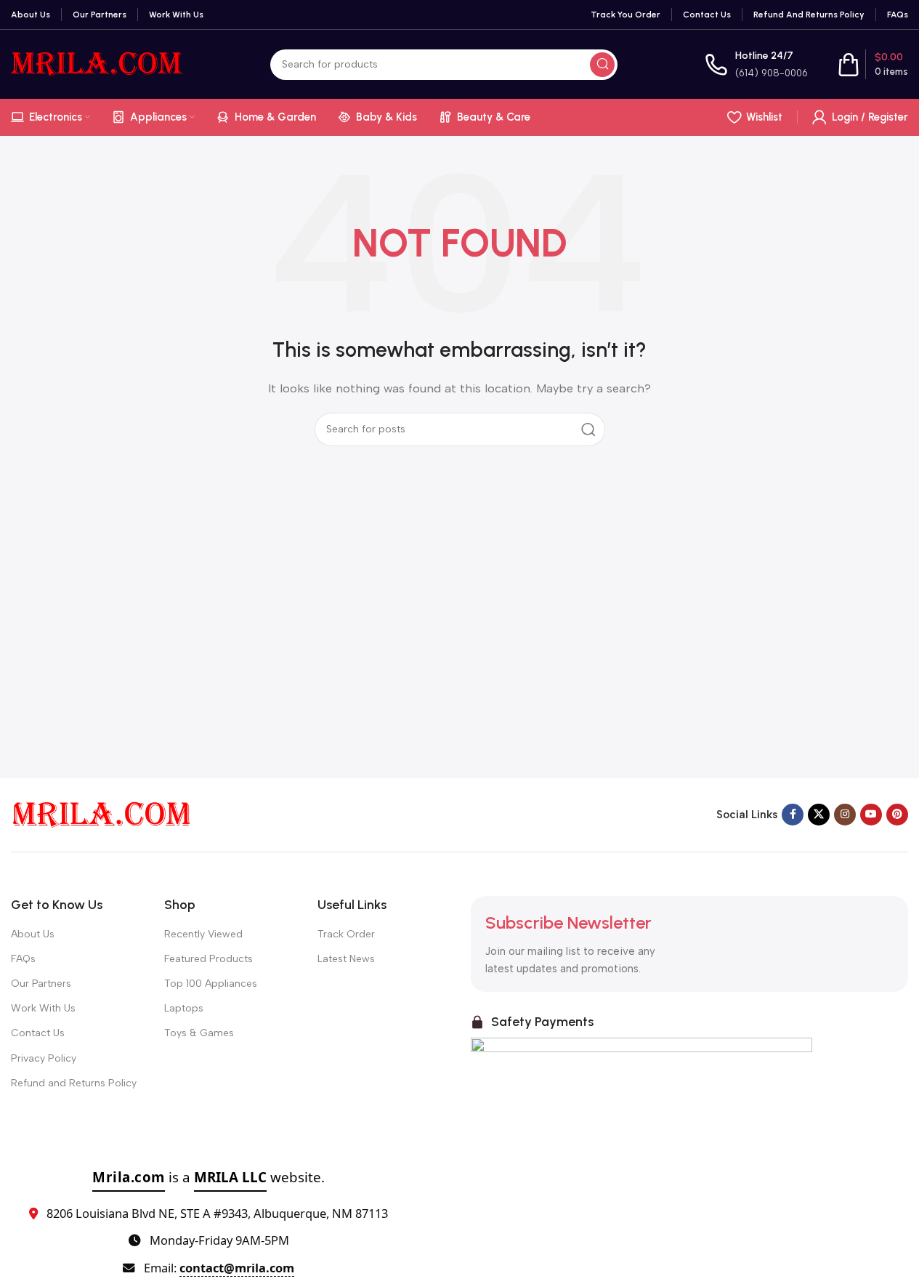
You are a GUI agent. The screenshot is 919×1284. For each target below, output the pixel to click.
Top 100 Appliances (210, 983)
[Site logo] (97, 63)
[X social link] (819, 814)
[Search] (602, 64)
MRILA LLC (230, 1177)
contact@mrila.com (236, 1267)
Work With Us (43, 1008)
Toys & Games (199, 1033)
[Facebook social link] (792, 814)
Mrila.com (128, 1177)
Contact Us (38, 1033)
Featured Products (208, 959)
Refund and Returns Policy (74, 1083)
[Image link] (102, 813)
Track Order (346, 934)
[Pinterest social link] (897, 814)
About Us (32, 934)
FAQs (23, 959)
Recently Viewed (203, 934)
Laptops (183, 1008)
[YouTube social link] (871, 814)
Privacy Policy (43, 1058)
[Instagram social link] (845, 814)
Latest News (346, 959)
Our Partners (41, 983)
